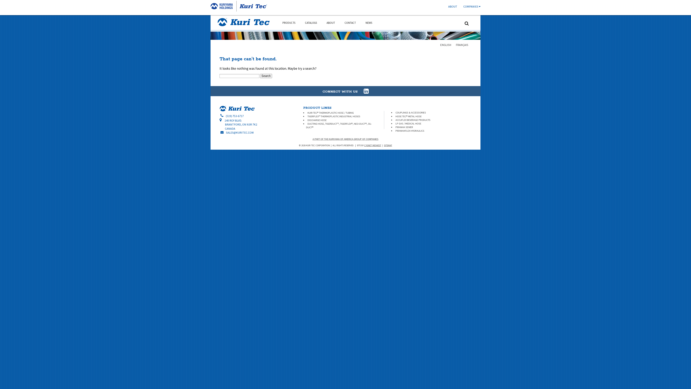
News (368, 22)
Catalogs (311, 22)
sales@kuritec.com (240, 132)
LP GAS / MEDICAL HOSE (408, 123)
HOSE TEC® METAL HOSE (409, 116)
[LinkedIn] (364, 91)
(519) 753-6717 (235, 116)
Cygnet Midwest (372, 145)
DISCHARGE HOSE (317, 120)
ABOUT (452, 6)
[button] (366, 91)
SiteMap (388, 145)
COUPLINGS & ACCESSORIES (411, 112)
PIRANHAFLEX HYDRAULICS (410, 130)
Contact (350, 22)
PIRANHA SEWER (404, 127)
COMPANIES (471, 6)
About (331, 22)
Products (288, 22)
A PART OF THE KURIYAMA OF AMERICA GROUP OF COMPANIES (345, 139)
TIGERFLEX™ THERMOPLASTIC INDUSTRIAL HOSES (334, 116)
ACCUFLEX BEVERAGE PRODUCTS (413, 120)
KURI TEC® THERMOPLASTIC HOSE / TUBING (331, 112)
